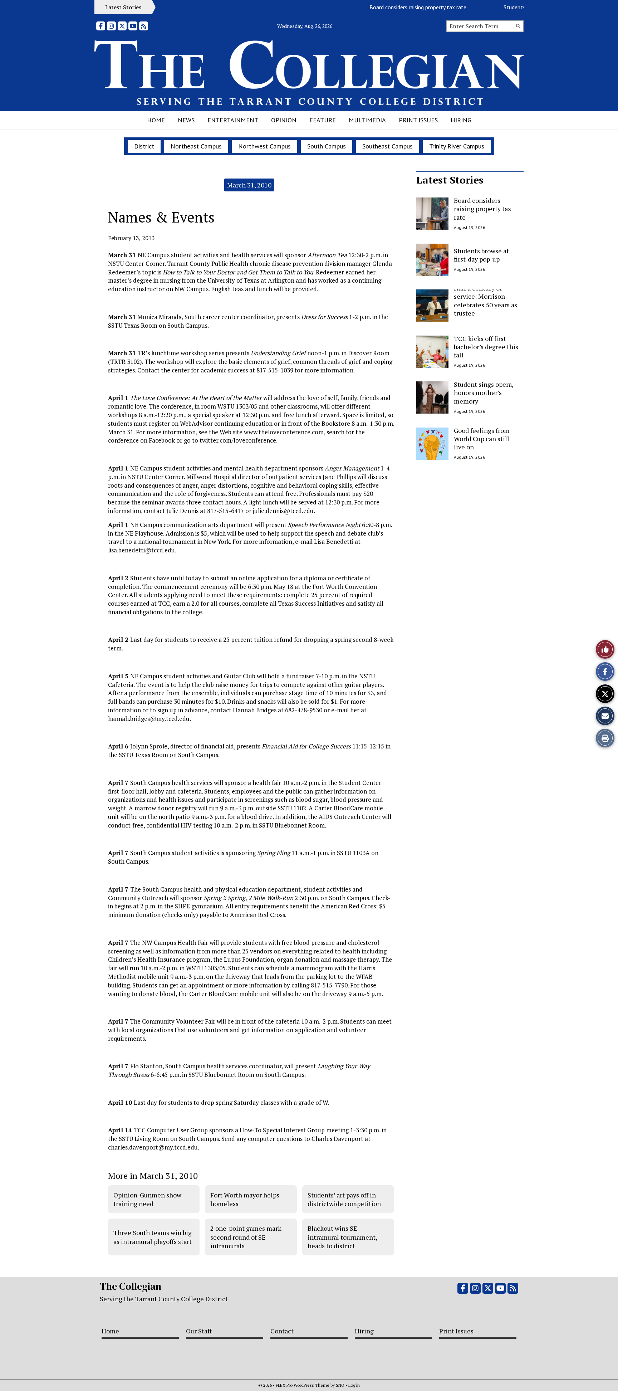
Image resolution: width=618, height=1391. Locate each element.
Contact (282, 1331)
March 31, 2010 (249, 185)
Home (156, 120)
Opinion (283, 120)
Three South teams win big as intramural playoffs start (152, 1236)
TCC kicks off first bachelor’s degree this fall (486, 347)
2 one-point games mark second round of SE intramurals (245, 1237)
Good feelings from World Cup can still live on (482, 439)
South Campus (326, 146)
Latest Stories (450, 179)
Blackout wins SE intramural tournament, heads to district (342, 1237)
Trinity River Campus (456, 146)
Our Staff (199, 1331)
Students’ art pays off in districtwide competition (344, 1199)
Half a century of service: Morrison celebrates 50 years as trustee (485, 300)
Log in (354, 1385)
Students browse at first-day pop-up (481, 254)
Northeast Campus (196, 146)
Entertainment (232, 120)
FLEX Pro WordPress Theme (302, 1385)
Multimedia (367, 120)
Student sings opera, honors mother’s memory (483, 392)
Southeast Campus (387, 146)
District (144, 146)
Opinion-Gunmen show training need (147, 1199)
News (186, 120)
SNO (340, 1385)
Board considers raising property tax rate (401, 7)
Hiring (461, 120)
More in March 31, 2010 (153, 1175)
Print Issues (418, 120)
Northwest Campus (264, 146)
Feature (322, 120)
